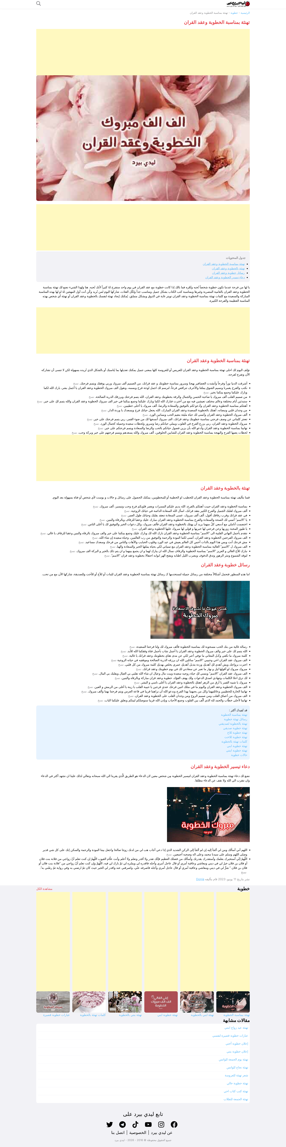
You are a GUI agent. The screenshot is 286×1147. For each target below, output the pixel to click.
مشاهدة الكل (44, 888)
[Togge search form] (38, 3)
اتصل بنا (118, 1132)
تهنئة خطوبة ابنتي (236, 750)
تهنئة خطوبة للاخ (237, 732)
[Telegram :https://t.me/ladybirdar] (122, 1127)
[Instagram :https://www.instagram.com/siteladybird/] (161, 1127)
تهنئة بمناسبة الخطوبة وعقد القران (224, 264)
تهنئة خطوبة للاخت (235, 737)
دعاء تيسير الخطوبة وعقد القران (225, 277)
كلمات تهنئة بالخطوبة (234, 741)
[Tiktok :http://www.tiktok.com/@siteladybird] (135, 1127)
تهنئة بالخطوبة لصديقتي (233, 723)
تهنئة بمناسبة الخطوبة (234, 714)
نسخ (76, 383)
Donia (200, 879)
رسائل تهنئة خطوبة (235, 719)
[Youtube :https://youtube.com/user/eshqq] (148, 1127)
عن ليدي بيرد (161, 1132)
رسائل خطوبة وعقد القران (228, 273)
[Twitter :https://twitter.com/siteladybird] (110, 1127)
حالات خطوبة (239, 755)
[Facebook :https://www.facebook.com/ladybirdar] (174, 1127)
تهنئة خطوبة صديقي (235, 728)
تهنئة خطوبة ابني (237, 746)
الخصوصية (137, 1132)
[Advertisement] (150, 52)
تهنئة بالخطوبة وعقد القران (228, 268)
